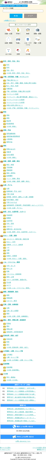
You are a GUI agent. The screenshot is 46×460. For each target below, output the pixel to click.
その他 (5, 374)
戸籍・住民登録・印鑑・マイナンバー (16, 77)
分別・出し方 (10, 266)
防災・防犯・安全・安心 (11, 61)
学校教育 (9, 215)
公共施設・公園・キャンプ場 (13, 351)
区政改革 (9, 339)
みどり (8, 285)
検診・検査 (10, 164)
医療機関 (9, 176)
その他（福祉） (11, 157)
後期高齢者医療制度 (13, 136)
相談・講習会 (10, 173)
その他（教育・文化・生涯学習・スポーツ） (21, 232)
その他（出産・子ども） (14, 208)
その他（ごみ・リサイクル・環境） (18, 288)
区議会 (8, 323)
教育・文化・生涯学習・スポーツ (14, 211)
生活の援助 (10, 155)
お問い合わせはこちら (23, 441)
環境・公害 (10, 277)
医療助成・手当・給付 (13, 191)
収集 (7, 271)
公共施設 (9, 354)
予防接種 (9, 167)
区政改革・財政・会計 (10, 335)
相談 (7, 313)
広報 (7, 308)
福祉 (4, 145)
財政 (7, 342)
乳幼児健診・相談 (12, 199)
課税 (7, 115)
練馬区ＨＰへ (41, 449)
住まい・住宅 (10, 242)
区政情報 (6, 364)
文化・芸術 (10, 223)
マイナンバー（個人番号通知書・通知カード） (22, 97)
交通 (7, 250)
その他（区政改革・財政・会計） (17, 347)
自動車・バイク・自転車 (14, 244)
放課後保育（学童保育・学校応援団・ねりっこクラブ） (25, 205)
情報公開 (9, 329)
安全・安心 (10, 70)
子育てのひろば (11, 202)
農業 (7, 295)
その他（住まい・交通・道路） (16, 258)
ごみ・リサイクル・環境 (11, 262)
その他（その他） (12, 380)
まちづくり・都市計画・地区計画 (17, 239)
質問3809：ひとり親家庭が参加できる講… (21, 394)
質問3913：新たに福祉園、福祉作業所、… (21, 412)
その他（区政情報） (13, 370)
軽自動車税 (10, 123)
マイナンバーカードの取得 (15, 100)
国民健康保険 (10, 133)
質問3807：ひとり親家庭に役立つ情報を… (21, 400)
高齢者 (8, 152)
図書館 (8, 218)
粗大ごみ (9, 268)
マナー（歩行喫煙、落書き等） (16, 279)
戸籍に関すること (12, 80)
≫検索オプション (10, 20)
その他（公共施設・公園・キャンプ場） (19, 360)
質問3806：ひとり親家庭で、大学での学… (21, 388)
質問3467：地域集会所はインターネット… (21, 418)
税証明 (8, 121)
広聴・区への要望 (12, 311)
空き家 (8, 282)
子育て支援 (10, 194)
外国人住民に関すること (14, 105)
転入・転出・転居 (12, 86)
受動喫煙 (9, 170)
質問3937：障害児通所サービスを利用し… (21, 415)
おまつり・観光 (11, 301)
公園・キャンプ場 (12, 357)
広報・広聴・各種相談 (10, 304)
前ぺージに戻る (5, 447)
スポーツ (9, 226)
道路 (7, 253)
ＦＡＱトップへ (5, 449)
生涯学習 (9, 221)
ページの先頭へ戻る (39, 447)
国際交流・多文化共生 (13, 229)
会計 (7, 344)
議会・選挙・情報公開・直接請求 (14, 320)
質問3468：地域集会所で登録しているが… (21, 421)
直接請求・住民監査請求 (14, 332)
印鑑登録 (9, 88)
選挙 (7, 326)
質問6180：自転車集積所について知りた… (21, 409)
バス (7, 247)
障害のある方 (10, 149)
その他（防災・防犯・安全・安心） (18, 73)
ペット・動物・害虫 (13, 178)
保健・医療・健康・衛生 (11, 161)
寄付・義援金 (10, 377)
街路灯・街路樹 (11, 256)
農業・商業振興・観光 (10, 291)
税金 (4, 112)
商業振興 (9, 298)
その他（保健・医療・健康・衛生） (18, 181)
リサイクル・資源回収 (13, 274)
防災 (7, 65)
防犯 (7, 67)
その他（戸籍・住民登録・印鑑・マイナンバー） (22, 108)
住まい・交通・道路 (10, 235)
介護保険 (9, 139)
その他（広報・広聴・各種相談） (17, 316)
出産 (7, 188)
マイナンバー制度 (12, 94)
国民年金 (9, 142)
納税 (7, 118)
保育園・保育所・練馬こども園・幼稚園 (19, 197)
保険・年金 (7, 130)
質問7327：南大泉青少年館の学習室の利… (21, 397)
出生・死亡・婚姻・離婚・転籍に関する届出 (21, 83)
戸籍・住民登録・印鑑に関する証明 (18, 91)
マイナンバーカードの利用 (15, 102)
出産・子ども (7, 185)
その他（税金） (11, 126)
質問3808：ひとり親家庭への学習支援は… (21, 391)
